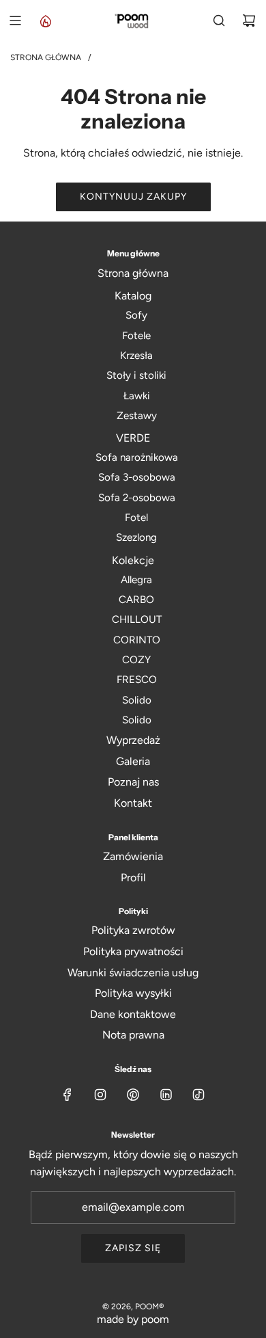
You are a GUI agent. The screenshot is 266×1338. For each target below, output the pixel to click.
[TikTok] (198, 1095)
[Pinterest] (133, 1095)
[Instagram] (100, 1095)
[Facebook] (68, 1095)
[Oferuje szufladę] (45, 20)
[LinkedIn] (166, 1095)
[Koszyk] (249, 20)
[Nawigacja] (15, 20)
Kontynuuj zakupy (133, 196)
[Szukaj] (219, 20)
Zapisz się (133, 1248)
